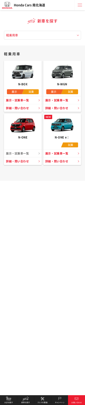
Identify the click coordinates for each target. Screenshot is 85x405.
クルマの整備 (42, 400)
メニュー (80, 5)
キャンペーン (59, 400)
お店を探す (8, 400)
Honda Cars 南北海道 (29, 5)
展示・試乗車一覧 (17, 100)
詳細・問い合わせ (17, 108)
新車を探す (25, 400)
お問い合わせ (76, 400)
